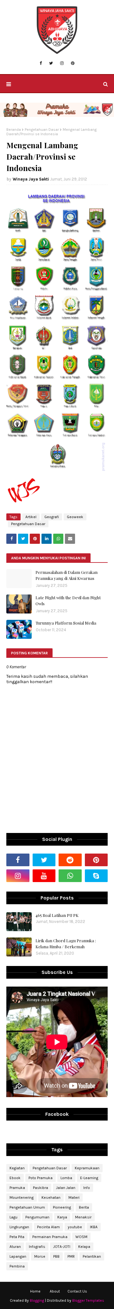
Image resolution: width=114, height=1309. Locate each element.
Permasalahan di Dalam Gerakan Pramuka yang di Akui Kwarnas (66, 575)
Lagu (13, 1217)
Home (35, 1291)
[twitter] (51, 63)
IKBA (94, 1227)
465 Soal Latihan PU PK (57, 915)
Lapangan (18, 1256)
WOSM (81, 1237)
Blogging (37, 1300)
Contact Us (77, 1291)
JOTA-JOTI (61, 1246)
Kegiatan (17, 1168)
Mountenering (22, 1197)
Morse (39, 1256)
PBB (56, 1256)
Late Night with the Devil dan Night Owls (68, 601)
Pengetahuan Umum (27, 1207)
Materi (73, 1197)
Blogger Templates (88, 1300)
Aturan (15, 1246)
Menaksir (83, 1217)
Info (86, 1187)
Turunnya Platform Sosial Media (65, 623)
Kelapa (84, 1246)
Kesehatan (50, 1197)
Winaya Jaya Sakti (31, 179)
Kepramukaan (87, 1168)
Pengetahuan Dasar (42, 129)
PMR (71, 1256)
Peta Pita (17, 1237)
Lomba (66, 1178)
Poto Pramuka (40, 1178)
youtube (75, 1227)
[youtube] (44, 875)
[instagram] (62, 63)
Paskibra (40, 1187)
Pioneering (62, 1207)
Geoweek (75, 517)
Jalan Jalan (65, 1187)
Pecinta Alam (48, 1227)
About (55, 1291)
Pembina (17, 1266)
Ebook (15, 1178)
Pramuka (17, 1187)
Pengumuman (37, 1217)
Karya (62, 1217)
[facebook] (40, 63)
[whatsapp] (70, 875)
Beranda (13, 129)
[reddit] (70, 860)
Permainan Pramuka (49, 1237)
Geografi (51, 517)
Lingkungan (19, 1227)
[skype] (96, 875)
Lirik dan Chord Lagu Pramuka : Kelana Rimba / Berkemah (65, 944)
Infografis (37, 1246)
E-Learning (89, 1178)
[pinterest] (72, 63)
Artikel (30, 517)
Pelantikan (92, 1256)
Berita (84, 1207)
